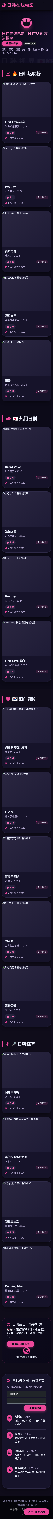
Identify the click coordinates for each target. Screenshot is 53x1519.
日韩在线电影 (20, 5)
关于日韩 (14, 1509)
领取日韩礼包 (21, 1343)
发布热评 (36, 1407)
